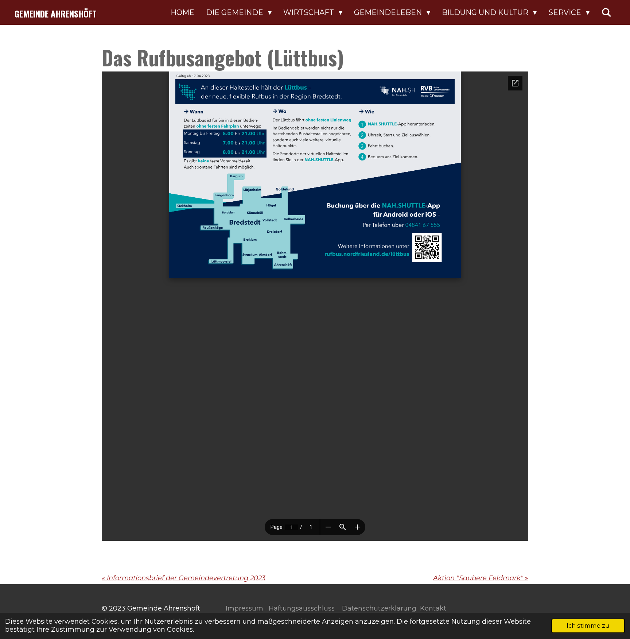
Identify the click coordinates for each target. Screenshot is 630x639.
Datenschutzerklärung (379, 608)
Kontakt (433, 608)
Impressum (244, 608)
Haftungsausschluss (305, 608)
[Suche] (606, 12)
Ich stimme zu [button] (588, 625)
